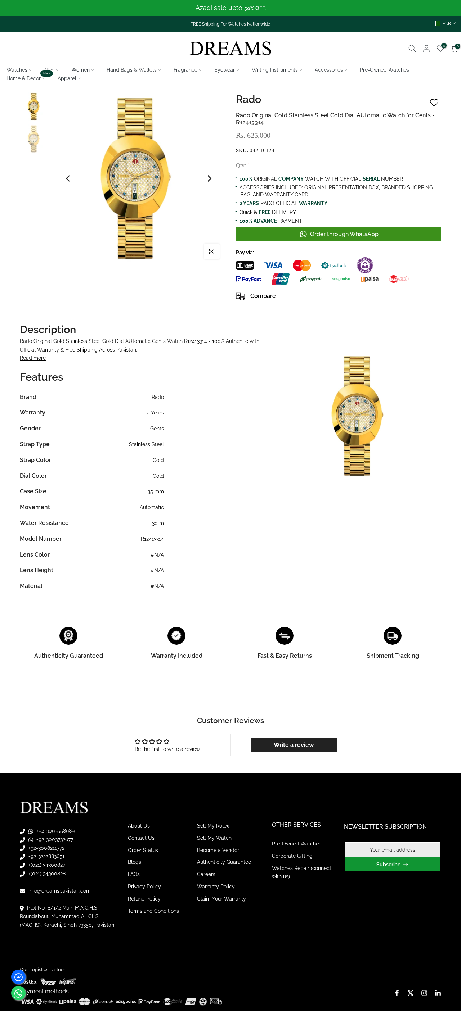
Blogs (134, 862)
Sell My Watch (214, 838)
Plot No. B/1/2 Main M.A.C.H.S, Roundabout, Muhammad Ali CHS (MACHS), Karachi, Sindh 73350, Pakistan (67, 916)
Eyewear (224, 70)
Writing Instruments (275, 70)
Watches (16, 70)
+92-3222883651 (45, 856)
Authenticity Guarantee (224, 862)
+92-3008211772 (45, 848)
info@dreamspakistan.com (59, 891)
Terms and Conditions (153, 911)
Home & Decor (28, 77)
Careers (206, 874)
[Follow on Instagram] (424, 993)
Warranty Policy (216, 886)
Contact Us (141, 838)
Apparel (67, 78)
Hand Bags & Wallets (132, 70)
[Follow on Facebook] (397, 993)
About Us (139, 826)
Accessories (329, 70)
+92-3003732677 (54, 839)
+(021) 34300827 (46, 865)
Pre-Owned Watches (384, 70)
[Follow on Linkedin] (438, 993)
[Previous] (68, 178)
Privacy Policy (144, 886)
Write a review (294, 745)
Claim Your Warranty (221, 899)
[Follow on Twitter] (410, 993)
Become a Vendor (218, 850)
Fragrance (185, 70)
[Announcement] (230, 8)
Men (49, 70)
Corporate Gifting (292, 856)
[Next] (209, 178)
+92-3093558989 (55, 831)
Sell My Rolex (213, 826)
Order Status (143, 850)
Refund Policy (144, 899)
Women (80, 70)
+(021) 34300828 (46, 873)
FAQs (134, 874)
